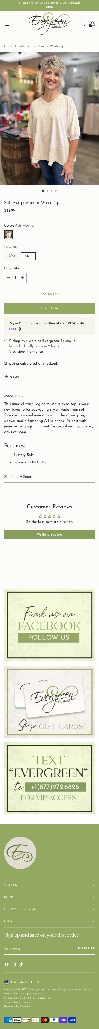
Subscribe (86, 948)
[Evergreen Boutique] (49, 23)
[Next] (92, 5)
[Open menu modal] (6, 23)
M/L (28, 256)
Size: (12, 247)
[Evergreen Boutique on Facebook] (7, 965)
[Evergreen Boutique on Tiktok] (21, 965)
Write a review (49, 535)
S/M (11, 256)
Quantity (11, 268)
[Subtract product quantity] (8, 278)
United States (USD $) (24, 982)
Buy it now (50, 308)
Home (8, 46)
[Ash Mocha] (8, 234)
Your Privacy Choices (18, 1002)
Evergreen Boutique (43, 989)
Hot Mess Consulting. (38, 998)
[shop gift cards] (49, 702)
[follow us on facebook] (49, 625)
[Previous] (7, 5)
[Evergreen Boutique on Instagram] (14, 965)
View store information (26, 351)
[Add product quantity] (22, 278)
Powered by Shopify (17, 1006)
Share (15, 377)
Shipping (11, 364)
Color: (19, 225)
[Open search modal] (82, 23)
